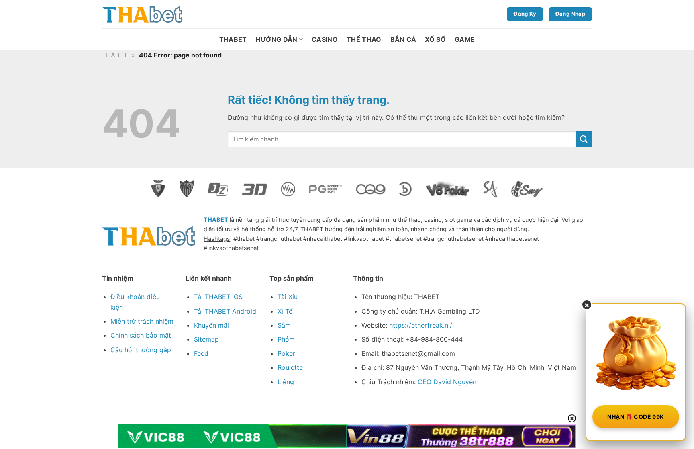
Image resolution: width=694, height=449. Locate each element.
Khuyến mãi (211, 325)
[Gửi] (584, 139)
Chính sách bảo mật (140, 335)
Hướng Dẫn (277, 39)
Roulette (290, 367)
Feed (201, 353)
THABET (233, 39)
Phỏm (286, 339)
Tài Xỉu (288, 297)
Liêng (286, 382)
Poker (286, 353)
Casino (325, 39)
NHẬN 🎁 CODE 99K (635, 416)
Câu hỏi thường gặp (140, 350)
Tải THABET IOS (218, 297)
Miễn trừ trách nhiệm (142, 321)
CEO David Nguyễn (447, 382)
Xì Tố (285, 311)
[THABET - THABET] (142, 14)
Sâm (284, 325)
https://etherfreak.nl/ (420, 325)
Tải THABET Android (225, 311)
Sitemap (206, 339)
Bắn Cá (403, 39)
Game (465, 39)
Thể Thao (364, 39)
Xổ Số (435, 39)
